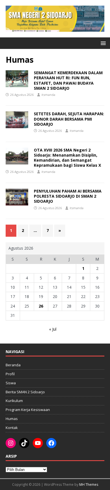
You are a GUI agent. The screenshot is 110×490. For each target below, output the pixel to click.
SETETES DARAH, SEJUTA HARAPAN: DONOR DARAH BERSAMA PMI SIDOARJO (69, 119)
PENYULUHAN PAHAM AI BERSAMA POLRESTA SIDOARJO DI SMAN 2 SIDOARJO (68, 196)
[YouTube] (38, 443)
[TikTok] (24, 443)
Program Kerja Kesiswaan (28, 409)
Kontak (12, 427)
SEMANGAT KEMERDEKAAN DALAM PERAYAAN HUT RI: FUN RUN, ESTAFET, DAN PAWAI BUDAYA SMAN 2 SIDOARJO (68, 80)
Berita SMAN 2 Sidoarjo (25, 391)
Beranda (13, 364)
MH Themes (88, 484)
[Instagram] (11, 443)
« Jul (52, 329)
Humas (12, 418)
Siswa (11, 382)
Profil (10, 373)
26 (41, 306)
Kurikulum (14, 400)
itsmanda (48, 94)
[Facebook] (51, 443)
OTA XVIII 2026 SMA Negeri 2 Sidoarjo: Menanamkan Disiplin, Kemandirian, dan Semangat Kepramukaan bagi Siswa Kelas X (67, 157)
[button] (102, 43)
